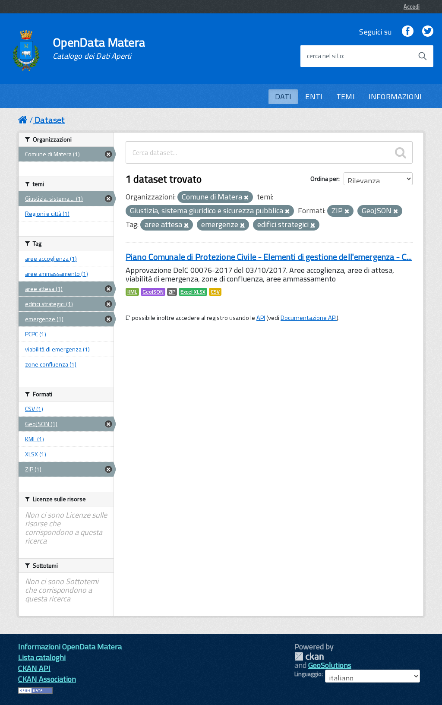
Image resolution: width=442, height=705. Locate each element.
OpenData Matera (99, 48)
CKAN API (34, 668)
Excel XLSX (192, 292)
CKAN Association (47, 679)
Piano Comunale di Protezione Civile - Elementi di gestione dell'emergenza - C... (269, 256)
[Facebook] (407, 32)
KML (132, 292)
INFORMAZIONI (395, 96)
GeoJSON (153, 292)
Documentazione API (309, 317)
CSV (215, 292)
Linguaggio (308, 674)
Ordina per (324, 178)
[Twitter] (427, 32)
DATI (283, 96)
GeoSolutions (329, 665)
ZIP (172, 292)
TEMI (345, 96)
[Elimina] (246, 197)
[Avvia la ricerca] (422, 56)
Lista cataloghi (42, 657)
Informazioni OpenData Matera (70, 646)
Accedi (412, 6)
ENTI (313, 96)
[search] (400, 152)
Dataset (50, 119)
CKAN (309, 656)
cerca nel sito (325, 56)
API (260, 317)
